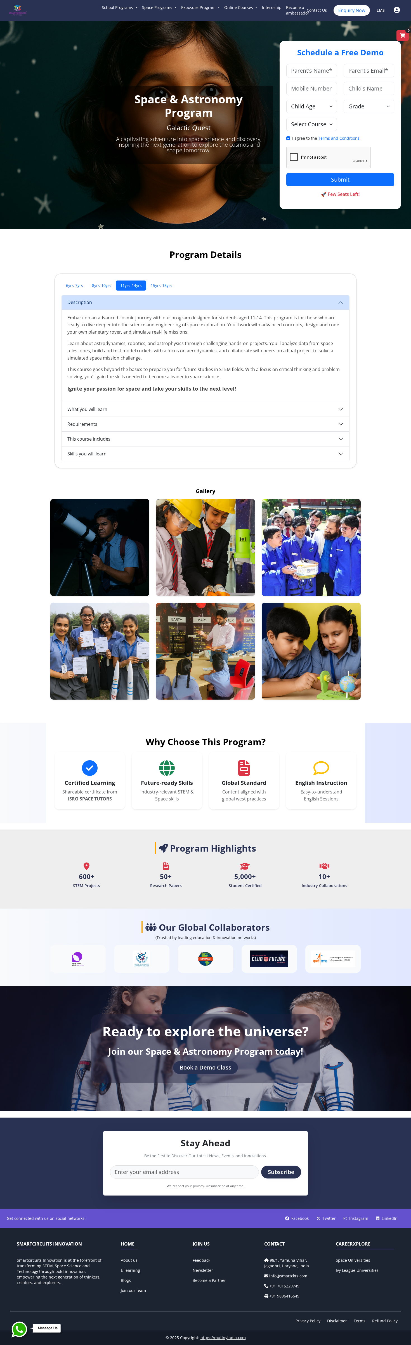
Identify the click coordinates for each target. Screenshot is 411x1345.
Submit (340, 179)
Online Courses (239, 7)
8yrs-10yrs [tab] (101, 285)
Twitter (330, 1218)
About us (129, 1260)
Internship (272, 7)
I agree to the (326, 138)
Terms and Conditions (339, 138)
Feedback (201, 1260)
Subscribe (281, 1172)
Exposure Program (199, 7)
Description (79, 302)
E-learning (130, 1270)
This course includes (88, 439)
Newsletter (203, 1270)
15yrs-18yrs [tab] (161, 285)
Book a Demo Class (205, 1067)
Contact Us (317, 10)
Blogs (126, 1280)
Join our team (133, 1290)
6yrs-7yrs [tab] (74, 285)
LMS (381, 10)
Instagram (359, 1218)
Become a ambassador (297, 10)
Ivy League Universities (357, 1270)
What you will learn (87, 409)
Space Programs (157, 7)
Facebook (300, 1218)
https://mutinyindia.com (223, 1337)
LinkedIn (390, 1218)
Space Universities (353, 1260)
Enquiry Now (351, 10)
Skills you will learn (87, 454)
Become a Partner (209, 1280)
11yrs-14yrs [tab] (131, 285)
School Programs (118, 7)
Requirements (82, 424)
